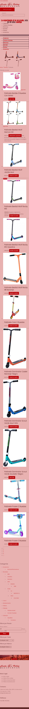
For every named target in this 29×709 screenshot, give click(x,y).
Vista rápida (16, 89)
